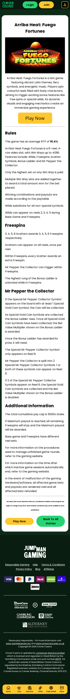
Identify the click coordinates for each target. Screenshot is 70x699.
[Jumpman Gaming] (35, 557)
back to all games (50, 521)
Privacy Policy (24, 569)
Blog (37, 569)
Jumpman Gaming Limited (50, 653)
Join (46, 5)
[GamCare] (21, 605)
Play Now (19, 521)
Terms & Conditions (53, 564)
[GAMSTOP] (49, 605)
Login (30, 5)
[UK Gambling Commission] (25, 616)
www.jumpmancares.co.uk (50, 643)
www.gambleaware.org (18, 643)
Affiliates (49, 569)
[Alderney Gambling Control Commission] (35, 624)
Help (35, 564)
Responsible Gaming (17, 564)
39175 (58, 659)
